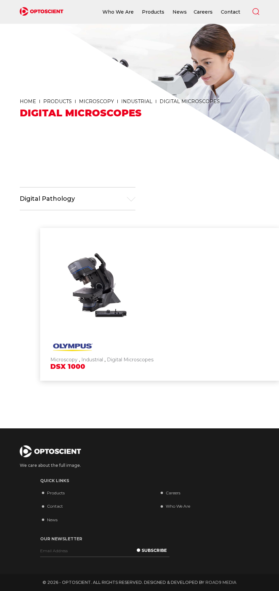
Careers (173, 492)
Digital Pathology (47, 198)
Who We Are (178, 506)
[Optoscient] (41, 12)
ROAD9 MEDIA (221, 582)
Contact (55, 506)
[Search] (255, 11)
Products (56, 492)
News (52, 519)
